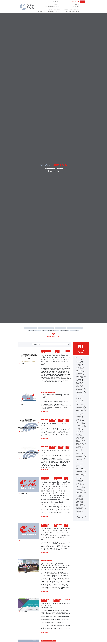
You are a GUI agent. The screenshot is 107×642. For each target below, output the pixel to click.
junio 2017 (78, 511)
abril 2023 (78, 417)
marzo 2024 (79, 401)
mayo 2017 (79, 513)
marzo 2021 (79, 450)
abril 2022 (78, 434)
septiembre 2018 (80, 492)
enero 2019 (79, 486)
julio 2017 (78, 510)
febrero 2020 (79, 467)
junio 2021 (78, 446)
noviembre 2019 (80, 471)
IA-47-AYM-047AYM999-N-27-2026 (54, 424)
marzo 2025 (79, 383)
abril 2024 (78, 400)
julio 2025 (78, 377)
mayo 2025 (79, 380)
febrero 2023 (79, 420)
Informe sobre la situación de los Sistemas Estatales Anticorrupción (56, 605)
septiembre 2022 (80, 426)
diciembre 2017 (80, 505)
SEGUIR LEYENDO (44, 384)
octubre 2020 (79, 458)
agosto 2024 (79, 394)
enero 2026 (79, 370)
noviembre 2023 (80, 407)
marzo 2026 (79, 367)
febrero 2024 (79, 403)
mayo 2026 (79, 364)
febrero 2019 (79, 484)
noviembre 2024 (80, 389)
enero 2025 (79, 386)
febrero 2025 (79, 385)
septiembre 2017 (80, 508)
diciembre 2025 (80, 371)
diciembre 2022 (80, 423)
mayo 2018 (79, 498)
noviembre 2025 (80, 373)
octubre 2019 (79, 473)
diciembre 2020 (80, 455)
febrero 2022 (79, 437)
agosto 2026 (79, 359)
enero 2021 (79, 453)
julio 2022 (78, 429)
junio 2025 (78, 379)
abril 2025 (78, 382)
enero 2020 (79, 468)
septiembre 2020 (80, 459)
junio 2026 (78, 362)
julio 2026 (78, 361)
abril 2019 (78, 481)
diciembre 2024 (80, 388)
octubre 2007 (79, 517)
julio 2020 (78, 462)
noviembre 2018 (80, 489)
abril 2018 (78, 499)
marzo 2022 (79, 435)
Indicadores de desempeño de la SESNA (55, 396)
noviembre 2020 (80, 456)
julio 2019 (78, 477)
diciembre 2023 (80, 406)
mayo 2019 (79, 480)
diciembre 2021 (80, 440)
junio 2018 (78, 496)
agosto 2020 (79, 461)
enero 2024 (79, 404)
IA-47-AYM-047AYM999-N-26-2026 (55, 451)
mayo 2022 (79, 432)
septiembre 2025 (80, 376)
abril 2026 (78, 365)
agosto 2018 (79, 493)
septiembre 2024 (80, 392)
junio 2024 (79, 397)
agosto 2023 (79, 412)
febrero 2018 (79, 502)
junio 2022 (79, 431)
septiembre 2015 (80, 516)
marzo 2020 (79, 465)
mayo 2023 (79, 416)
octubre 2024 (79, 391)
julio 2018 (78, 495)
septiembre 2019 (80, 474)
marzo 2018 (79, 501)
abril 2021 (78, 449)
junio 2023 (79, 414)
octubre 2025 (79, 374)
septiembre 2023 (80, 410)
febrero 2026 (79, 368)
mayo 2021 (79, 447)
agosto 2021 (79, 444)
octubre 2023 (79, 409)
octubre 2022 (79, 425)
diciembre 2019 (80, 470)
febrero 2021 (79, 452)
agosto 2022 (79, 428)
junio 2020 (79, 464)
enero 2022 (79, 438)
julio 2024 (78, 395)
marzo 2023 (79, 419)
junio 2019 (78, 478)
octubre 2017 (79, 507)
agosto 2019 (79, 475)
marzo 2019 (79, 483)
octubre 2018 (79, 490)
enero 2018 (79, 504)
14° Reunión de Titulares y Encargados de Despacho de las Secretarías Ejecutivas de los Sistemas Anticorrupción (55, 566)
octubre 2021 (79, 441)
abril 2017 (78, 514)
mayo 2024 (79, 398)
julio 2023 (78, 413)
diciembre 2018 (80, 487)
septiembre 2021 (80, 443)
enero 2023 (79, 422)
